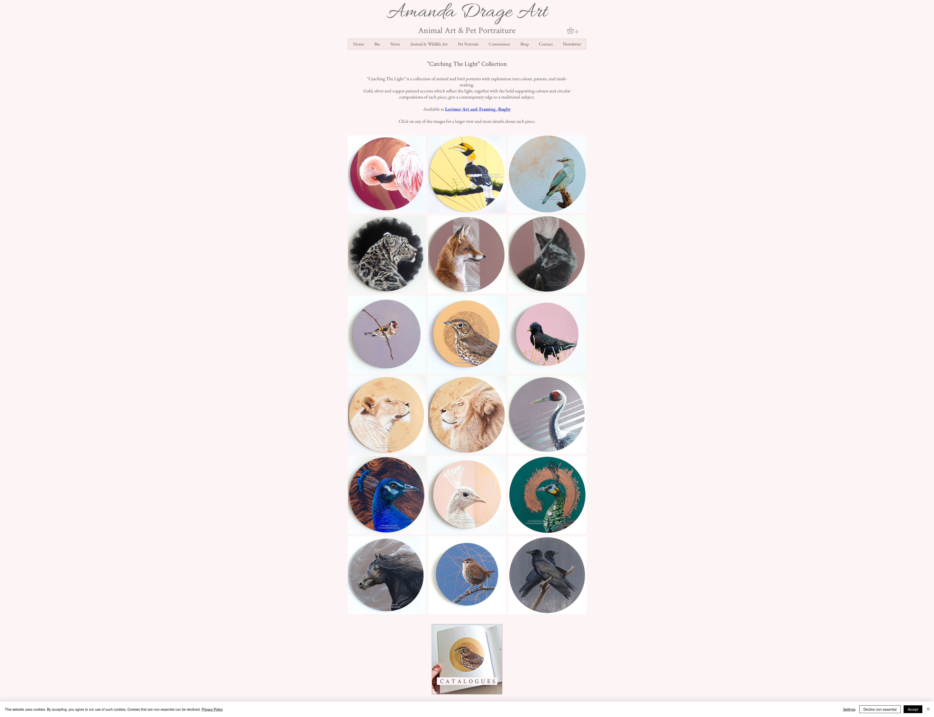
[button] (574, 30)
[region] (467, 659)
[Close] (928, 709)
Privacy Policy (212, 709)
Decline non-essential (880, 709)
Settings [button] (849, 709)
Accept (913, 709)
